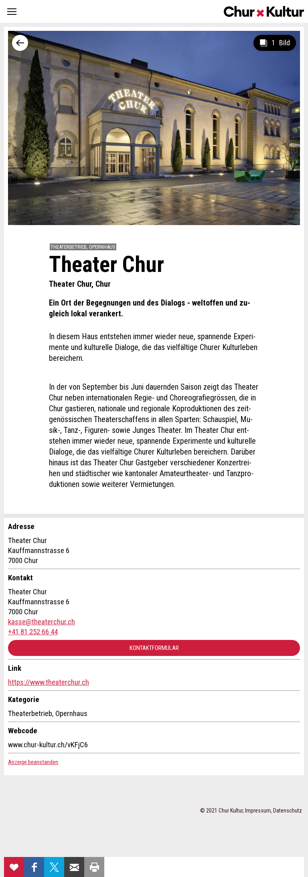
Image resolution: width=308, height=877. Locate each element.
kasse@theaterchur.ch (41, 621)
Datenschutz (287, 810)
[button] (12, 11)
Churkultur (264, 11)
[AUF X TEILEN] (54, 867)
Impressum (258, 810)
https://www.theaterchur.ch (48, 682)
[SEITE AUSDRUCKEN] (94, 867)
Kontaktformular (154, 648)
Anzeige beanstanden (33, 762)
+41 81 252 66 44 (33, 631)
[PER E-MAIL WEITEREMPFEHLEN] (74, 867)
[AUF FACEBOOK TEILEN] (34, 867)
